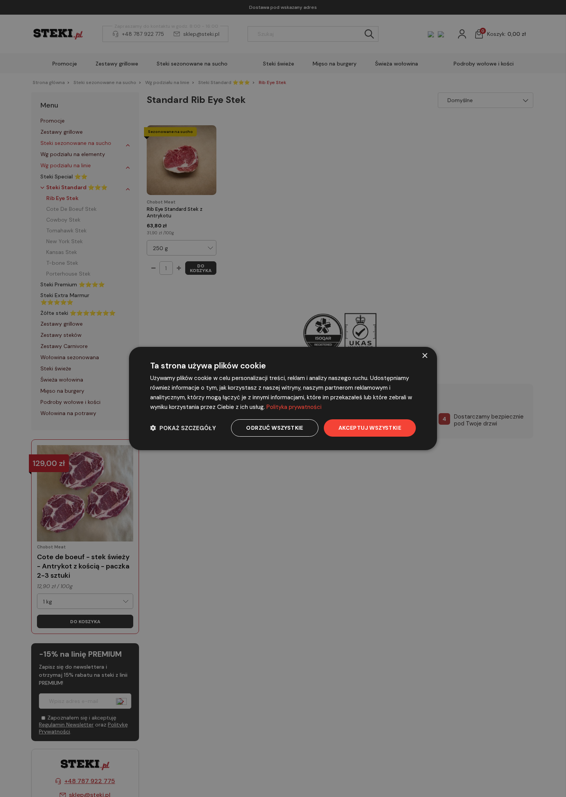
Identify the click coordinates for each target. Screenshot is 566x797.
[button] (183, 428)
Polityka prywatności (294, 407)
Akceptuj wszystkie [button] (369, 427)
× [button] (424, 356)
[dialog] (283, 398)
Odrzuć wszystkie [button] (274, 427)
